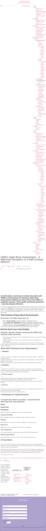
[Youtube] (39, 2)
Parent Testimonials (40, 24)
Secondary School (40, 30)
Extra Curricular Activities (40, 43)
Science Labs (41, 110)
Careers (38, 129)
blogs (37, 122)
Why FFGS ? (36, 38)
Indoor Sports (41, 46)
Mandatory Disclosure (39, 37)
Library (40, 116)
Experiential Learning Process (41, 92)
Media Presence (39, 125)
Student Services (40, 36)
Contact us (38, 127)
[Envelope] (42, 2)
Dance (42, 54)
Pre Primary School (40, 27)
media (27, 476)
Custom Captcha (5, 520)
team (27, 478)
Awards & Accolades (40, 11)
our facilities (29, 475)
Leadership (38, 10)
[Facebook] (32, 2)
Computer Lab (41, 114)
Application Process (40, 20)
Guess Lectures (41, 102)
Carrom (42, 51)
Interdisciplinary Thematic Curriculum (42, 88)
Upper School (39, 31)
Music (42, 53)
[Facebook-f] (2, 486)
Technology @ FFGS (40, 34)
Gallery (37, 120)
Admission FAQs (39, 21)
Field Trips (40, 100)
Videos (37, 123)
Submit (23, 525)
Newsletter (38, 119)
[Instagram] (36, 2)
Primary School (39, 28)
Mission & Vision (39, 8)
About (35, 7)
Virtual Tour (38, 23)
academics (36, 26)
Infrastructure (39, 106)
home (35, 5)
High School (39, 33)
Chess (42, 50)
